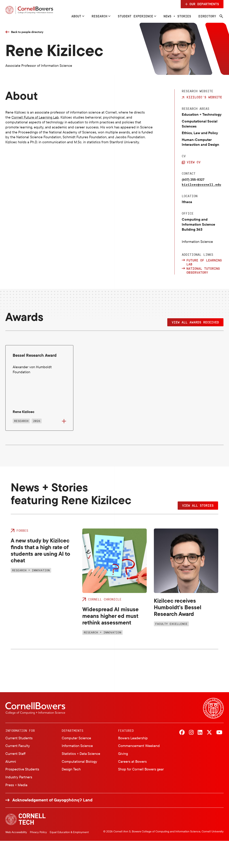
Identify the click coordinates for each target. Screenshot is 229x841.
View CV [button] (194, 162)
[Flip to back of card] (64, 421)
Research (99, 16)
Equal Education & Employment (69, 832)
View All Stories (198, 505)
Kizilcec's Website (204, 97)
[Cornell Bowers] (29, 10)
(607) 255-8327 (193, 179)
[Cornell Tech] (25, 819)
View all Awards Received (195, 322)
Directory (207, 16)
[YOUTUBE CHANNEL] (219, 732)
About (76, 16)
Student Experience (135, 16)
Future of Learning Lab (204, 262)
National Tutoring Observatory (203, 270)
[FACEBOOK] (182, 732)
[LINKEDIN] (200, 732)
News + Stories (177, 16)
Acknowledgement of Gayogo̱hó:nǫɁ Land (52, 799)
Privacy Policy (38, 832)
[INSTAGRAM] (191, 732)
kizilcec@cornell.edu (201, 184)
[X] (209, 732)
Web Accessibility (16, 832)
